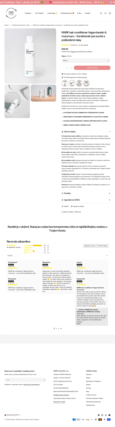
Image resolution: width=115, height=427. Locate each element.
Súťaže (88, 385)
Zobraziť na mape (59, 402)
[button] (66, 45)
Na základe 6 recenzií (14, 247)
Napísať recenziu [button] (90, 246)
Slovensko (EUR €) (13, 415)
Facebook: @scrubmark (61, 395)
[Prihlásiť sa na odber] (44, 380)
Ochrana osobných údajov (94, 398)
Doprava (73, 52)
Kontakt (88, 388)
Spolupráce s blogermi (93, 381)
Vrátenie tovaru (91, 395)
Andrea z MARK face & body (19, 419)
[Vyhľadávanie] (101, 13)
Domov (6, 25)
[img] (23, 268)
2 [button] (56, 329)
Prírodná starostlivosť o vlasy (21, 25)
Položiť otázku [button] (102, 246)
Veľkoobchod (90, 405)
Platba (88, 378)
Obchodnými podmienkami (31, 384)
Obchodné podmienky (93, 402)
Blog (87, 391)
